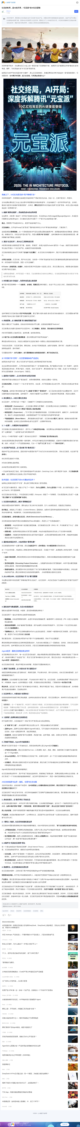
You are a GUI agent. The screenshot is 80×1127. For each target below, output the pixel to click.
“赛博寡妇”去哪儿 (8, 962)
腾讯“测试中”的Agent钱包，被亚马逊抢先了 (17, 1027)
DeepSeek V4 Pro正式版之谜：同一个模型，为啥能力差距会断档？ (25, 1073)
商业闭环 (18, 911)
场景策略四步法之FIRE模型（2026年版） (16, 1055)
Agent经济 (5, 911)
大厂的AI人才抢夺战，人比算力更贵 (14, 981)
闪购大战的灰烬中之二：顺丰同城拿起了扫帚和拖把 (20, 1018)
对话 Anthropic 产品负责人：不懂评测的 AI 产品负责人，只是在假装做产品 (28, 934)
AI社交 (12, 911)
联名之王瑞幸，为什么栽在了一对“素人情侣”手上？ (20, 944)
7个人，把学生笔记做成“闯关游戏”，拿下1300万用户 (20, 953)
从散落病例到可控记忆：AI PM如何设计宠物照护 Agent (21, 999)
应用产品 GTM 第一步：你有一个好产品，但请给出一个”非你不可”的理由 (27, 990)
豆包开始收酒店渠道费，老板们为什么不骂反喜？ (19, 1036)
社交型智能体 (27, 911)
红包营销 (35, 911)
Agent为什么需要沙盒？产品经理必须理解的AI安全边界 (21, 1046)
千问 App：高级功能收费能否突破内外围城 (17, 1092)
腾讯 (41, 911)
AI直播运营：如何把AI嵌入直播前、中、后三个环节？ (21, 1101)
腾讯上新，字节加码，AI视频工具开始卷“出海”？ (19, 1009)
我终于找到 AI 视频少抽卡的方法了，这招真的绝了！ (20, 1083)
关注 (76, 11)
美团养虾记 (6, 1064)
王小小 (8, 11)
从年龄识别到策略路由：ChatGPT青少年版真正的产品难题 (22, 972)
